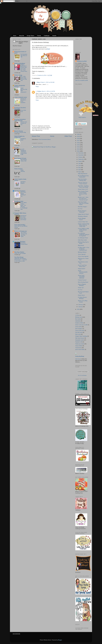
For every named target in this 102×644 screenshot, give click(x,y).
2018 (78, 138)
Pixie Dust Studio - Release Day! (82, 180)
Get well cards (78, 332)
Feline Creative (18, 168)
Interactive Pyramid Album (24, 243)
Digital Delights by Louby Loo (19, 137)
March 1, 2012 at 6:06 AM (47, 82)
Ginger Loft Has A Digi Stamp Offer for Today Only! (83, 225)
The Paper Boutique (19, 241)
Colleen (39, 91)
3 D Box (77, 315)
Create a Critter (79, 322)
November (81, 155)
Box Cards (78, 319)
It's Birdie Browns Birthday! (82, 298)
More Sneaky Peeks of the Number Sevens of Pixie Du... (83, 193)
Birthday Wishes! (82, 252)
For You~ (80, 289)
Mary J (39, 82)
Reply (37, 86)
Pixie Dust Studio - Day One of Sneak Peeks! (83, 203)
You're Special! (82, 254)
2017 (78, 140)
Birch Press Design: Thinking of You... (23, 194)
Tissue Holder (78, 345)
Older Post (68, 136)
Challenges (47, 35)
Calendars (77, 321)
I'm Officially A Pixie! (83, 237)
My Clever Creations (19, 191)
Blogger (60, 640)
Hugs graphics (82, 117)
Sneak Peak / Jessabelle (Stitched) (81, 277)
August (80, 161)
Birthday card (78, 317)
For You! (80, 208)
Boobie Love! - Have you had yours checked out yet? (83, 198)
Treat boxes (78, 347)
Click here (77, 359)
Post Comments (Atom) (45, 139)
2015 (78, 144)
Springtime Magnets (23, 182)
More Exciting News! (83, 282)
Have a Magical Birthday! (82, 285)
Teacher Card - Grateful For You (24, 123)
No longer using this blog (20, 132)
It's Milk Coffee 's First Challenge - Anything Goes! (83, 249)
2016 (78, 142)
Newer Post (36, 136)
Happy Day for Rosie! (83, 214)
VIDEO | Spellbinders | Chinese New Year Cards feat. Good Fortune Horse (24, 68)
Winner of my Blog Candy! (82, 301)
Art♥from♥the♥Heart (19, 63)
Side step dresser (79, 338)
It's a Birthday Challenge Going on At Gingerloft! (83, 234)
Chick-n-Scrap (18, 75)
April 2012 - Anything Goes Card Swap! (83, 186)
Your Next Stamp (18, 257)
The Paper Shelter (19, 252)
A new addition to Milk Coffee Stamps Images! (83, 230)
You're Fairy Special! (83, 256)
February (80, 304)
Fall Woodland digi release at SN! (24, 55)
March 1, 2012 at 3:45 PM (48, 91)
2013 (78, 149)
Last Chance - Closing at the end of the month (24, 234)
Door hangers (78, 328)
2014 (78, 147)
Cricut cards (78, 326)
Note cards (78, 334)
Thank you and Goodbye (20, 253)
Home (14, 35)
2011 (78, 309)
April (79, 169)
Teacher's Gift (78, 342)
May (79, 167)
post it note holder (79, 349)
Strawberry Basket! (83, 216)
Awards (54, 35)
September (81, 159)
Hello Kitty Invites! (82, 240)
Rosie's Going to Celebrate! (82, 211)
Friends (39, 35)
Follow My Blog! (79, 356)
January (80, 306)
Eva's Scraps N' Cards (20, 158)
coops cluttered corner (20, 97)
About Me (21, 35)
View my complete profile (81, 80)
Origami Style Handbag (81, 336)
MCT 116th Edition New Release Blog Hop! (24, 78)
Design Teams (30, 35)
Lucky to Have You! (83, 221)
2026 (78, 134)
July (79, 163)
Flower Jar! (81, 287)
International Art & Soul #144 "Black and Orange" (23, 217)
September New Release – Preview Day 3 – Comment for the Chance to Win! (20, 260)
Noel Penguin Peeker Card (24, 160)
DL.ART (16, 148)
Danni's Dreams (18, 131)
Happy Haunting (23, 170)
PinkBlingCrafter (18, 201)
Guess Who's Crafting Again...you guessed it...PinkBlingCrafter (24, 206)
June (79, 165)
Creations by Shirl (82, 61)
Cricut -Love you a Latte (81, 324)
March (80, 171)
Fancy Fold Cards (79, 330)
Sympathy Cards (79, 340)
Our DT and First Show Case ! (82, 266)
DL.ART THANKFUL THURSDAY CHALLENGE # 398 (24, 152)
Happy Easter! (81, 268)
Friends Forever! (82, 280)
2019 (78, 136)
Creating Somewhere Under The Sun (20, 120)
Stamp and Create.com (20, 231)
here (48, 49)
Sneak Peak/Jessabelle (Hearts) (82, 272)
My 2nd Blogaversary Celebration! (83, 176)
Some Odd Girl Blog (19, 224)
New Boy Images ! (82, 206)
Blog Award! (81, 245)
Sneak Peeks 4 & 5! (83, 189)
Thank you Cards (79, 343)
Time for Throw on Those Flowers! (82, 183)
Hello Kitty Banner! (82, 173)
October (80, 157)
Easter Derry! (81, 295)
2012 (78, 151)
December (81, 153)
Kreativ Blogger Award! (82, 219)
